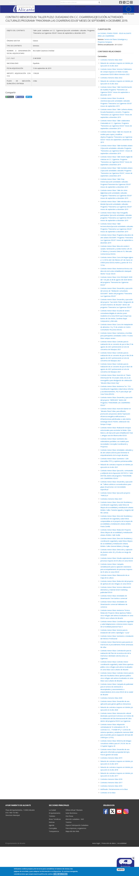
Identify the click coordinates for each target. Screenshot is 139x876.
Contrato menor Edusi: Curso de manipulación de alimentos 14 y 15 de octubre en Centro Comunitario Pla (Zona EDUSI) (116, 327)
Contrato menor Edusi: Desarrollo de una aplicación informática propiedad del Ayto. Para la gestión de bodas (115, 752)
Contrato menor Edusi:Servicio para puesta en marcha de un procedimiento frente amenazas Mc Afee (116, 644)
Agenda (51, 825)
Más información (60, 874)
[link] (24, 11)
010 (7, 813)
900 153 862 (14, 813)
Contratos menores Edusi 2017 (111, 783)
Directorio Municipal (13, 815)
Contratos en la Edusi (107, 793)
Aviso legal (96, 843)
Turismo (68, 822)
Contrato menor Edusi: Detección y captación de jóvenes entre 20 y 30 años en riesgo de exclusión (116, 552)
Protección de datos (109, 843)
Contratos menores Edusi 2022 (111, 78)
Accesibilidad (121, 843)
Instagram (131, 2)
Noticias (52, 822)
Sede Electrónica (71, 813)
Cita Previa (69, 816)
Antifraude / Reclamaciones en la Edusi (114, 789)
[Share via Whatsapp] (9, 97)
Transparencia (54, 831)
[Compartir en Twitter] (29, 97)
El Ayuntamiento (80, 6)
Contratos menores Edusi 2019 (111, 758)
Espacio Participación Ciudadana (77, 825)
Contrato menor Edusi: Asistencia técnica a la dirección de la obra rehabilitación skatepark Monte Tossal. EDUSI (116, 271)
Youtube (127, 2)
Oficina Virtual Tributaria (74, 810)
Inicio (58, 6)
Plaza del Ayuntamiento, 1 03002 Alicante (20, 810)
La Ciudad (67, 6)
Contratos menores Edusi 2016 (111, 786)
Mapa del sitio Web (72, 831)
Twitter (124, 2)
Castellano (41, 2)
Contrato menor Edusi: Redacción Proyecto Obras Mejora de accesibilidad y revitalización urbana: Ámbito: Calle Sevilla (116, 532)
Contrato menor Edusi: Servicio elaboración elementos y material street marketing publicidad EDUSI (115, 589)
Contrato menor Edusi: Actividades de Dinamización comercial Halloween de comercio (113, 604)
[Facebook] (105, 811)
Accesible (12, 2)
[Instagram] (126, 811)
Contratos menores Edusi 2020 (111, 698)
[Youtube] (119, 811)
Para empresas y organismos (76, 828)
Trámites (93, 6)
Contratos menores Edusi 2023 (111, 60)
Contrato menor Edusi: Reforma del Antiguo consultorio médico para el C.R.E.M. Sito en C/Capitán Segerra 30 (115, 743)
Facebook (120, 2)
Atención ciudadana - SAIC (75, 819)
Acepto (121, 869)
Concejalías (53, 828)
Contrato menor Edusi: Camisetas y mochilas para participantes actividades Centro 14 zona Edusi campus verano (116, 335)
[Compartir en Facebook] (20, 97)
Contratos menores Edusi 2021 (111, 499)
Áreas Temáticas (106, 6)
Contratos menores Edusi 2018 (111, 779)
